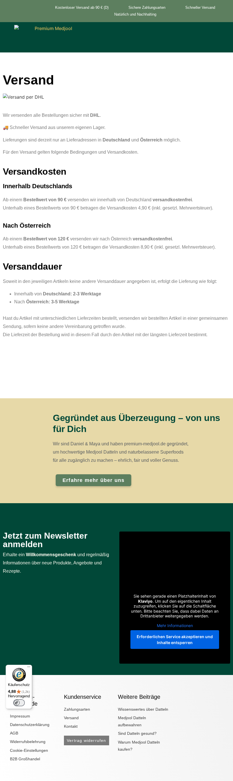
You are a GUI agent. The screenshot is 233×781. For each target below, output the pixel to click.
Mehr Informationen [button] (175, 625)
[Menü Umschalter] (147, 43)
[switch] (19, 702)
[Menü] (28, 668)
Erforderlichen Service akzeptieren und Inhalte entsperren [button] (175, 639)
